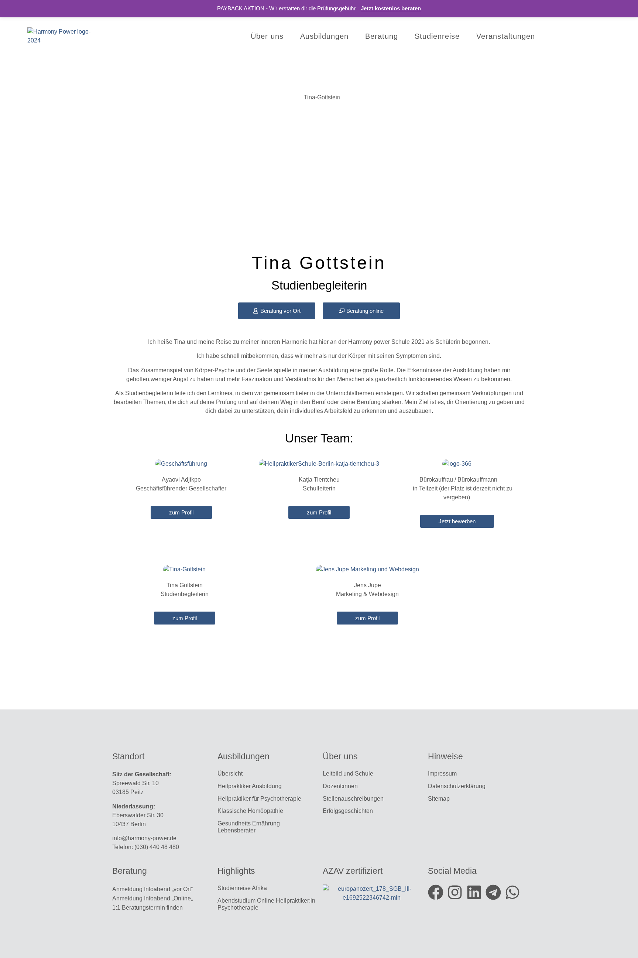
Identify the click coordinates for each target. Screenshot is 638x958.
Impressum (442, 773)
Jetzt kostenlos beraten (391, 8)
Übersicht (230, 773)
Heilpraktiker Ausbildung (249, 786)
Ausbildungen (324, 36)
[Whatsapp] (512, 892)
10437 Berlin (129, 824)
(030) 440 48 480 (156, 847)
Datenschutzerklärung (457, 786)
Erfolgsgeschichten (348, 811)
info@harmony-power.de (144, 838)
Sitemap (439, 799)
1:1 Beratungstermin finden (148, 907)
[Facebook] (435, 892)
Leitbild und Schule (348, 773)
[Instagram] (455, 892)
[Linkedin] (474, 892)
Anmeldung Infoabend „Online (151, 898)
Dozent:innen (340, 786)
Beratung (381, 36)
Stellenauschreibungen (353, 799)
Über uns (267, 36)
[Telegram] (493, 892)
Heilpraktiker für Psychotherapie (259, 799)
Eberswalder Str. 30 (138, 815)
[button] (614, 937)
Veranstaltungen (505, 36)
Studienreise (437, 36)
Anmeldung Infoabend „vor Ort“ (152, 889)
